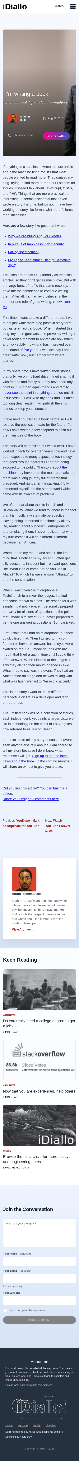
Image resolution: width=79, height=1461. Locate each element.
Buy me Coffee (56, 135)
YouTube (23, 1425)
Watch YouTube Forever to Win (57, 826)
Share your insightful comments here (31, 799)
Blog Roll (51, 1425)
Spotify (36, 1425)
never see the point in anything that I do (33, 393)
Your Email (17, 1270)
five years (31, 350)
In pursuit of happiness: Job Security (36, 244)
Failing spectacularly (23, 252)
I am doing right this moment (36, 1385)
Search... (59, 5)
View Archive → (23, 929)
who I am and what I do (18, 1376)
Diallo (15, 6)
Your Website (11, 1292)
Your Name (17, 1253)
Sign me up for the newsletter (27, 1310)
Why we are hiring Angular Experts (34, 236)
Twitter (9, 1425)
